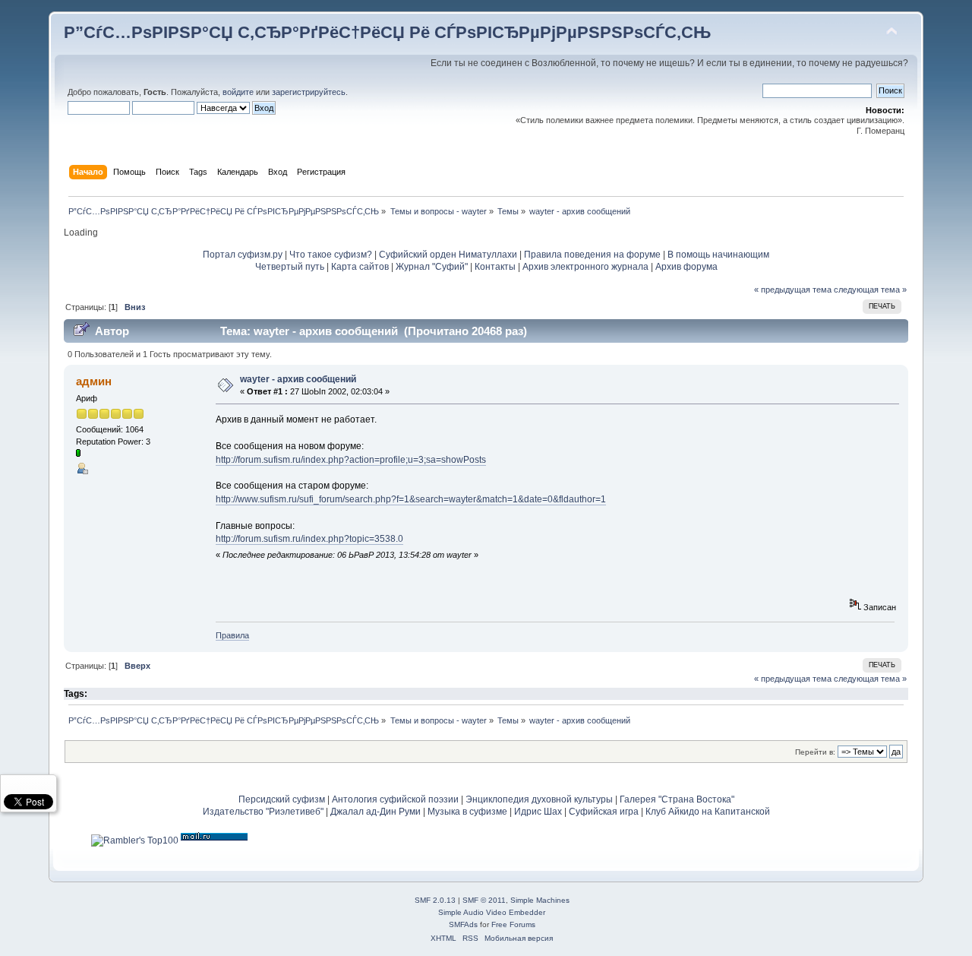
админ (94, 381)
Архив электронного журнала (585, 266)
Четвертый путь (289, 266)
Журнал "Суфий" (432, 266)
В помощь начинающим (718, 254)
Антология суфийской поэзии (395, 799)
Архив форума (686, 266)
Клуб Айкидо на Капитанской (707, 811)
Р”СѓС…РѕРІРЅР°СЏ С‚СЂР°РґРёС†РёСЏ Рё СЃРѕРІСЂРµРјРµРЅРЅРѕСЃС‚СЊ (387, 32)
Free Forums (513, 924)
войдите (238, 92)
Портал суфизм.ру (242, 254)
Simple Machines (540, 900)
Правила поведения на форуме (592, 254)
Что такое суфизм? (331, 254)
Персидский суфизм (281, 799)
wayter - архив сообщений (298, 379)
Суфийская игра (604, 811)
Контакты (495, 266)
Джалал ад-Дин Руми (375, 811)
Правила (232, 635)
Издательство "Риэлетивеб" (263, 811)
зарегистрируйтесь (309, 92)
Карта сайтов (360, 266)
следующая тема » (870, 289)
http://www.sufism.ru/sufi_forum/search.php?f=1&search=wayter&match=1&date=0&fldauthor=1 (411, 499)
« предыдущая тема (793, 289)
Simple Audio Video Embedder (491, 912)
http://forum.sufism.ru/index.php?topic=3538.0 (309, 538)
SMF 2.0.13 (435, 900)
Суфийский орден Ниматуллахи (448, 254)
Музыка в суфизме (467, 811)
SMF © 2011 (484, 900)
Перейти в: (815, 752)
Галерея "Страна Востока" (677, 799)
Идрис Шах (538, 811)
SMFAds (463, 924)
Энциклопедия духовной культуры (539, 799)
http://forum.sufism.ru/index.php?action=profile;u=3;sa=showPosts (351, 459)
